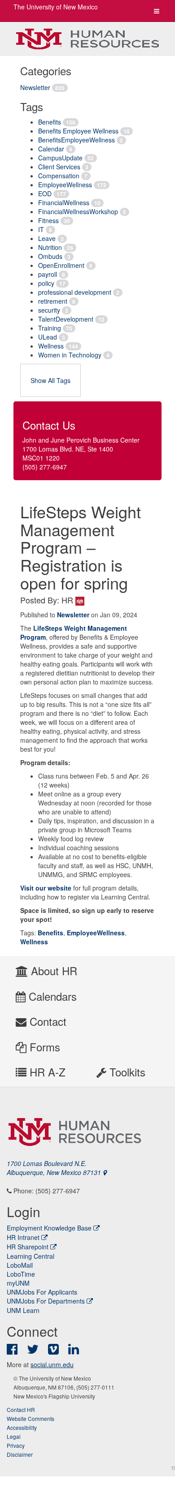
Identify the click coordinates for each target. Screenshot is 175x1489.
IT (41, 229)
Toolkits (125, 1072)
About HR (52, 970)
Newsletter (35, 87)
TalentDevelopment (65, 318)
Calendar (51, 148)
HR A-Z (46, 1072)
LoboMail (20, 1265)
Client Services (59, 166)
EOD (45, 193)
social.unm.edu (52, 1364)
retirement (52, 301)
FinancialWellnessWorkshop (78, 211)
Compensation (58, 175)
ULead (47, 336)
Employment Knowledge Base (49, 1227)
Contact (46, 1021)
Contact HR (21, 1409)
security (49, 310)
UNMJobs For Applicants (42, 1291)
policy (46, 283)
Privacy (16, 1445)
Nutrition (50, 247)
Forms (43, 1046)
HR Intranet (23, 1237)
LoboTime (21, 1274)
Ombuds (50, 256)
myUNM (18, 1282)
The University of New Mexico (55, 6)
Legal (14, 1436)
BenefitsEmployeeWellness (76, 139)
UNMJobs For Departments (46, 1300)
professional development (74, 292)
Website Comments (30, 1418)
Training (49, 327)
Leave (47, 238)
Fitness (48, 220)
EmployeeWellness (65, 184)
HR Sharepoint (27, 1246)
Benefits (49, 121)
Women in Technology (69, 354)
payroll (47, 274)
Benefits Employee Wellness (78, 130)
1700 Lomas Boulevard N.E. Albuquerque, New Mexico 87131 (55, 1168)
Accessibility (22, 1427)
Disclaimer (20, 1454)
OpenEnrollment (61, 265)
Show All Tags (50, 380)
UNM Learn (23, 1310)
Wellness (51, 345)
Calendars (51, 996)
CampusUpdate (60, 157)
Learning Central (30, 1256)
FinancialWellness (63, 202)
